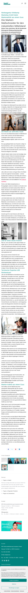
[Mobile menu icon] (25, 3)
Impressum (22, 591)
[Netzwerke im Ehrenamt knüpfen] (11, 461)
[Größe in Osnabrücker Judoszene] (4, 467)
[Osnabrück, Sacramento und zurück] (11, 467)
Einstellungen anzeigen (14, 587)
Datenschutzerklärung (15, 591)
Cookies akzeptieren (14, 580)
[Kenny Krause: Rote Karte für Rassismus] (4, 460)
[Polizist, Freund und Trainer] (23, 461)
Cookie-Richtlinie (7, 591)
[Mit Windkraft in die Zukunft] (17, 461)
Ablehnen (14, 584)
